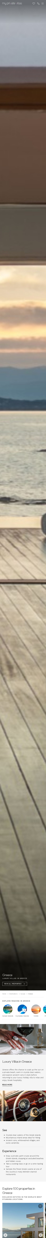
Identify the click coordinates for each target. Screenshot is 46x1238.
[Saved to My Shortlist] (40, 1206)
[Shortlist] (33, 3)
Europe (23, 994)
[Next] (40, 1235)
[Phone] (38, 3)
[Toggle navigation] (42, 4)
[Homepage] (12, 3)
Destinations (13, 994)
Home (4, 994)
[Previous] (5, 1235)
